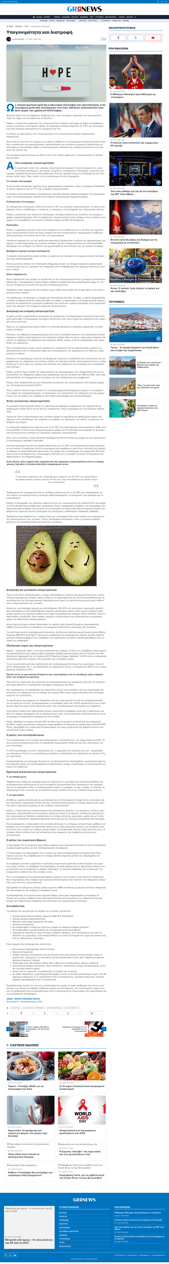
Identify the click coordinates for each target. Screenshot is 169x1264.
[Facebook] (118, 38)
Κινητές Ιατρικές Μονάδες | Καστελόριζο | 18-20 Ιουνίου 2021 (37, 1029)
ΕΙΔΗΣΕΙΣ (19, 26)
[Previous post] (8, 1029)
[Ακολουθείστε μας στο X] (10, 1255)
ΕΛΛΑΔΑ (39, 17)
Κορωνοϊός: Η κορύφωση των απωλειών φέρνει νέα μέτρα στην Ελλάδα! (27, 1133)
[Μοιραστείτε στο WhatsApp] (68, 1013)
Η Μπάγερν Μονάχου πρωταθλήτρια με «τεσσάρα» (137, 1212)
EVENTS (122, 17)
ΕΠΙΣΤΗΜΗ (43, 21)
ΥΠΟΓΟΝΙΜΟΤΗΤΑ (73, 1008)
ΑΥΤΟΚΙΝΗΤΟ (105, 21)
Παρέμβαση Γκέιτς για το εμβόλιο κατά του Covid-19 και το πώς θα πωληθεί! (81, 1176)
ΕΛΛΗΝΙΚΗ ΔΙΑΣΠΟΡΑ (69, 1231)
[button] (135, 17)
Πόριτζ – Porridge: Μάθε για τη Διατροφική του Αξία (25, 1087)
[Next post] (104, 1029)
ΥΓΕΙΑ (91, 17)
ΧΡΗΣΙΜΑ (125, 21)
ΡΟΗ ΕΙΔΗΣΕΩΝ (118, 48)
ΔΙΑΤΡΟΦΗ (16, 1008)
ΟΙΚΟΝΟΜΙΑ (84, 17)
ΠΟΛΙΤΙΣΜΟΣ (70, 21)
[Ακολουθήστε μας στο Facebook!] (158, 1)
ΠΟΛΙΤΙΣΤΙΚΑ (92, 21)
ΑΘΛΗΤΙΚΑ (83, 21)
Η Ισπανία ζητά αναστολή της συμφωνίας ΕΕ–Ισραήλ (138, 1220)
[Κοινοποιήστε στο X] (44, 1013)
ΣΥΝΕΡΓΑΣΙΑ (116, 21)
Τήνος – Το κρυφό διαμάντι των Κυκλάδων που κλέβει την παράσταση (134, 349)
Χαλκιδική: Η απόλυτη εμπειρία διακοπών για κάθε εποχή (147, 407)
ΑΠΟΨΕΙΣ (129, 17)
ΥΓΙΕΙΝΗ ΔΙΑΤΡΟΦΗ (55, 1008)
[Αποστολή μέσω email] (91, 1013)
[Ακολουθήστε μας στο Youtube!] (166, 1)
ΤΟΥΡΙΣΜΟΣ (99, 17)
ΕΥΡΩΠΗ (47, 17)
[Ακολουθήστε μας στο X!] (162, 1)
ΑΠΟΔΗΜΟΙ (66, 17)
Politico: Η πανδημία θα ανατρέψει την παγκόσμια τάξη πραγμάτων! (30, 1174)
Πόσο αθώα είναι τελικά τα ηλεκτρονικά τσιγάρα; (24, 1155)
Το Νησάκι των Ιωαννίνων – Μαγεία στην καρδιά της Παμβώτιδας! (149, 364)
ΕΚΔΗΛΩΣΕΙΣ (65, 1246)
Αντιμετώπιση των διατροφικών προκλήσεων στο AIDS (77, 1132)
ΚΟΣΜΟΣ (57, 17)
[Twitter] (135, 38)
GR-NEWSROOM (18, 39)
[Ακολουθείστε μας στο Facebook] (5, 1255)
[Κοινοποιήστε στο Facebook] (21, 1013)
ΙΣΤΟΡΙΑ (52, 21)
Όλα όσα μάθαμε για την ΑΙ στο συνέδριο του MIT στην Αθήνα (139, 1228)
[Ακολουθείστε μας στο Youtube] (15, 1255)
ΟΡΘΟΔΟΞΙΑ (60, 21)
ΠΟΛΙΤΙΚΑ (74, 17)
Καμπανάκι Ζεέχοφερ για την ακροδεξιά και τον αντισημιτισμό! (74, 1029)
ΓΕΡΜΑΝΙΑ (64, 1220)
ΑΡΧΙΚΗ (33, 17)
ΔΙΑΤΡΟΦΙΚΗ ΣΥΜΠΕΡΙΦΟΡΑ (34, 1008)
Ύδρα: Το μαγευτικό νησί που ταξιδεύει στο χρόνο (148, 386)
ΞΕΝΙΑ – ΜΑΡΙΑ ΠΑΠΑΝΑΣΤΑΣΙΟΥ (23, 999)
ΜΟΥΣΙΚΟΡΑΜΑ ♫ (111, 17)
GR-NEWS (79, 1259)
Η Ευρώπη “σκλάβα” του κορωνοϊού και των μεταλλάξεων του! (80, 1153)
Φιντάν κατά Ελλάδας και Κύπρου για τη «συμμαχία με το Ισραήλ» (133, 241)
